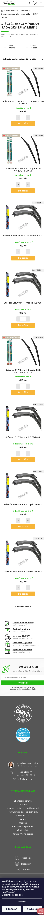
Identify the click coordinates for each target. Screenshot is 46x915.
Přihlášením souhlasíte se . (23, 688)
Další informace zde (12, 895)
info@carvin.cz (26, 779)
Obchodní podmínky (23, 801)
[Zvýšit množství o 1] (28, 117)
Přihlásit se (23, 683)
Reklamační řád (23, 816)
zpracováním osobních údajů (22, 689)
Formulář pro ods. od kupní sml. (23, 812)
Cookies (23, 823)
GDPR (23, 819)
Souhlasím (32, 909)
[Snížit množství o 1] (18, 117)
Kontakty (23, 805)
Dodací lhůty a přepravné (23, 827)
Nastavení (22, 901)
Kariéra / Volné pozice (23, 834)
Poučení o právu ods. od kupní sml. (23, 808)
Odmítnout (11, 909)
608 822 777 (26, 772)
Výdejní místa (23, 830)
